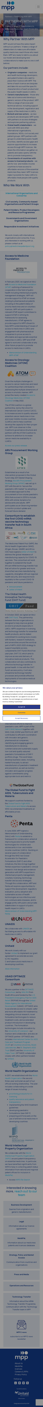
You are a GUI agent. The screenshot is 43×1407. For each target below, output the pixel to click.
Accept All (21, 707)
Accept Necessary (21, 718)
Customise (21, 713)
